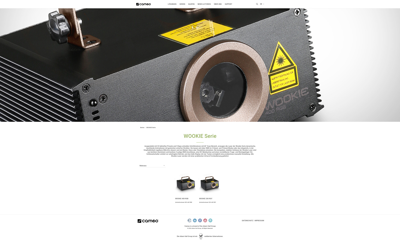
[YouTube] (205, 220)
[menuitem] (172, 4)
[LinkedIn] (195, 220)
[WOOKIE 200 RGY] (209, 183)
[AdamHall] (189, 220)
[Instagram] (210, 220)
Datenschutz (247, 221)
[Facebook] (200, 220)
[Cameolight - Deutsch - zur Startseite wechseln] (143, 3)
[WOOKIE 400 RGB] (185, 183)
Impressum (259, 221)
